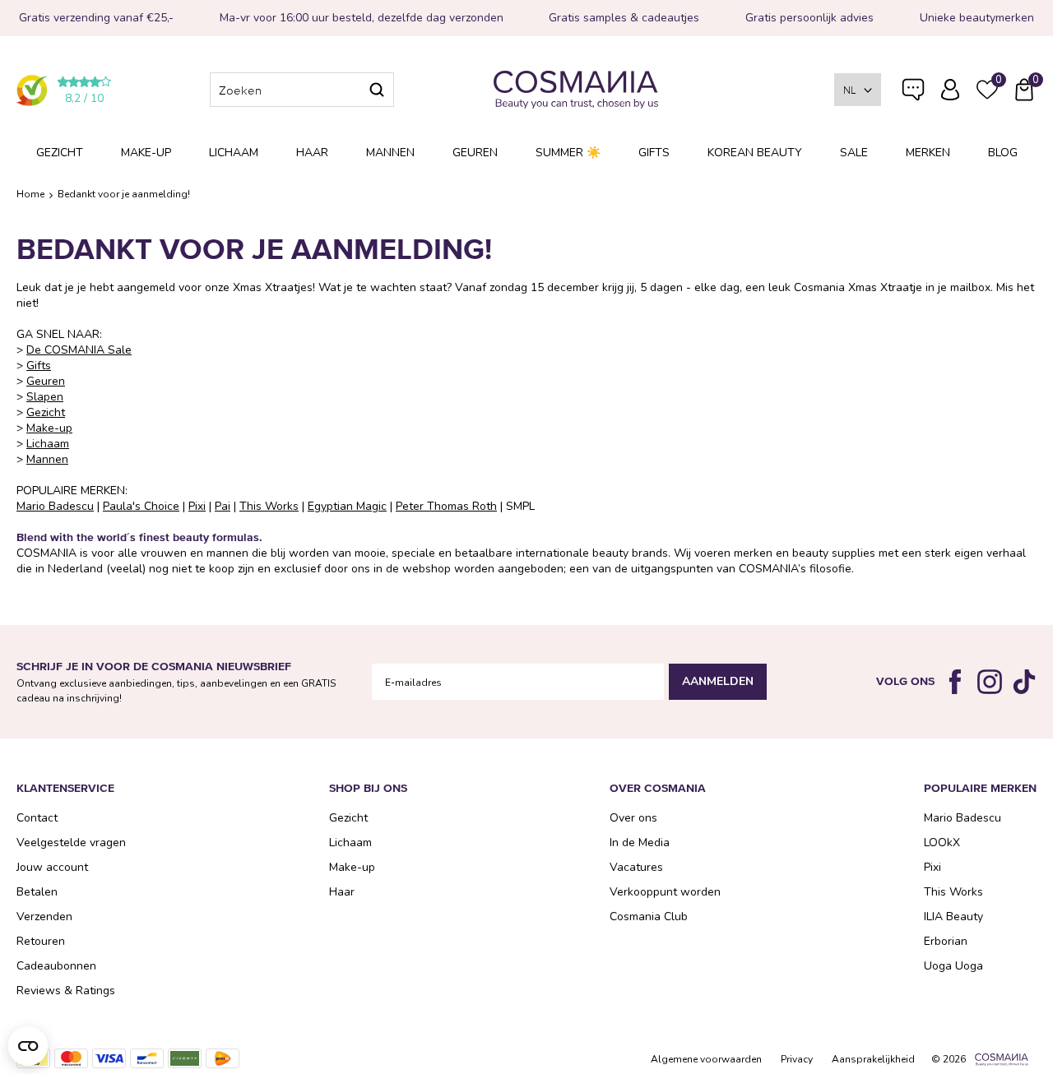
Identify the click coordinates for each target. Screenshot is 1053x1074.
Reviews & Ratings (65, 990)
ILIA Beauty (953, 916)
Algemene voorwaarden (706, 1059)
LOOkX (942, 842)
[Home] (576, 90)
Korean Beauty (754, 152)
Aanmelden (718, 681)
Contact (37, 818)
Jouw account (52, 867)
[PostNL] (222, 1058)
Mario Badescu (55, 506)
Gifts (654, 152)
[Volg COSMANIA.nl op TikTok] (1024, 681)
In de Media (640, 842)
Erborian (945, 941)
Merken (928, 152)
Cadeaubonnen (56, 966)
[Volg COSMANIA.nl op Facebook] (955, 681)
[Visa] (109, 1058)
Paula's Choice (141, 506)
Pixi (197, 506)
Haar (312, 152)
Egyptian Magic (347, 506)
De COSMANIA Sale (79, 350)
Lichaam (233, 152)
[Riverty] (185, 1058)
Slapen (44, 397)
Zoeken (376, 89)
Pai (222, 506)
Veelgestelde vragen (913, 93)
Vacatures (636, 867)
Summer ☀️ (568, 152)
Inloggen (950, 89)
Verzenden (44, 916)
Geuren (475, 152)
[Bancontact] (147, 1058)
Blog (1003, 152)
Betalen (37, 892)
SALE (854, 152)
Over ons (633, 818)
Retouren (40, 941)
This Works (269, 506)
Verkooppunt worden (665, 892)
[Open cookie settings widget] (28, 1046)
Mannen (390, 152)
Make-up (146, 152)
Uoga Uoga (953, 966)
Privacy (797, 1059)
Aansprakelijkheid (873, 1059)
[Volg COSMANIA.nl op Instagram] (990, 682)
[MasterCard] (71, 1058)
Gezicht (59, 152)
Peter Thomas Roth (446, 506)
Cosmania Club (649, 916)
